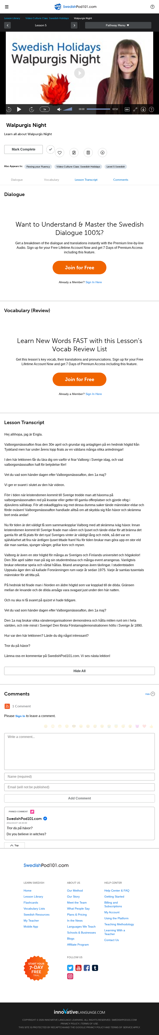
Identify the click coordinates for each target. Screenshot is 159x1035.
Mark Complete (23, 149)
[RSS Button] (7, 706)
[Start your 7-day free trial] (36, 968)
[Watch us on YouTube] (78, 968)
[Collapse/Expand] (79, 694)
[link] (7, 25)
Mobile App (31, 926)
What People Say (78, 908)
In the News (75, 920)
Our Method (75, 890)
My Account (111, 912)
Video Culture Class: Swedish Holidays (47, 18)
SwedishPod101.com (124, 1020)
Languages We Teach (81, 926)
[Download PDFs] (88, 152)
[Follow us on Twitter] (70, 968)
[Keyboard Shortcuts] (151, 109)
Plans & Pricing (77, 914)
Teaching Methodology (119, 924)
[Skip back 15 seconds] (8, 109)
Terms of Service (122, 1027)
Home (27, 890)
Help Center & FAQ (116, 890)
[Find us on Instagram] (70, 976)
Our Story (73, 896)
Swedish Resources (36, 914)
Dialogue (17, 180)
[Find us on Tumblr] (95, 968)
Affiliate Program (78, 944)
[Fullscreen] (135, 109)
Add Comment (79, 798)
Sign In (20, 716)
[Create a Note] (73, 152)
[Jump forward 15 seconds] (31, 109)
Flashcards (31, 902)
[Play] (19, 109)
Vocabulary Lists (34, 908)
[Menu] (6, 6)
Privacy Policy (70, 1023)
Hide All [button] (79, 671)
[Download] (143, 109)
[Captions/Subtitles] (127, 109)
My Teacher (31, 920)
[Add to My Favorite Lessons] (59, 152)
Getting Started (114, 896)
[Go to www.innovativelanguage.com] (79, 1011)
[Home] (76, 9)
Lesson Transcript (86, 180)
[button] (152, 6)
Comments (120, 180)
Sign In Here (94, 282)
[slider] (68, 109)
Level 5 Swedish (116, 166)
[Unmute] (59, 109)
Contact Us (111, 940)
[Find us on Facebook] (87, 968)
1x (44, 109)
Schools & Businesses (81, 932)
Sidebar (118, 25)
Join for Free (79, 268)
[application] (79, 73)
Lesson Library (12, 18)
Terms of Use (89, 1023)
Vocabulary (51, 180)
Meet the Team (77, 902)
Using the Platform (116, 918)
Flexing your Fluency (38, 166)
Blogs (70, 938)
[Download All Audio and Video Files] (102, 152)
